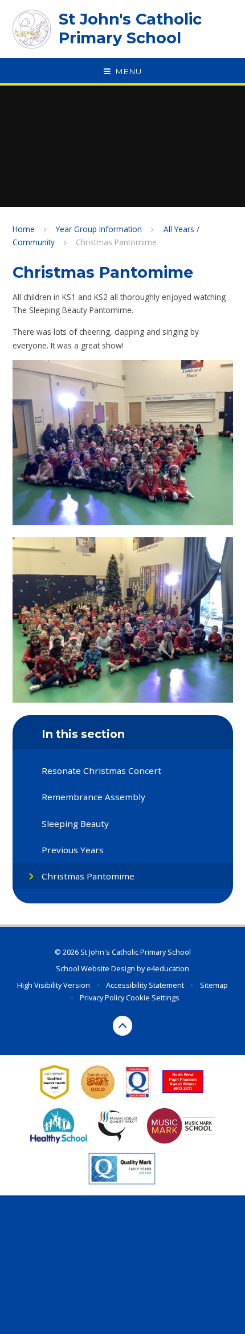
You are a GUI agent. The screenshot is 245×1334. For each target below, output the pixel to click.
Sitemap (214, 985)
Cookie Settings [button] (152, 997)
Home (24, 229)
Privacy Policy (102, 997)
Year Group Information (99, 229)
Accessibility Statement (145, 985)
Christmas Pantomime (116, 242)
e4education (167, 968)
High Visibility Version (53, 985)
